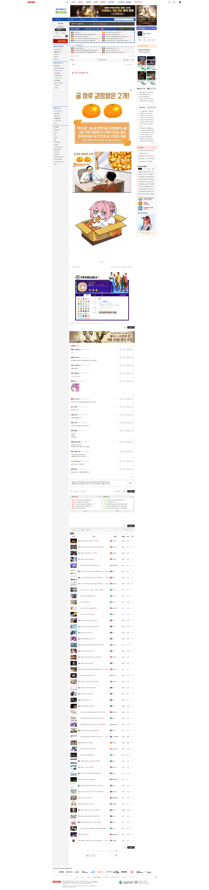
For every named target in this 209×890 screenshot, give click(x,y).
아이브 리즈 (84, 632)
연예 (85, 533)
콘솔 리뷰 (56, 56)
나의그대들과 (115, 736)
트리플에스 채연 (85, 706)
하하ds (113, 675)
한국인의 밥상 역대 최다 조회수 (89, 657)
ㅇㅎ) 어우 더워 (85, 767)
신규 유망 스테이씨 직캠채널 (88, 565)
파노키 (113, 589)
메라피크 (114, 540)
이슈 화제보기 (130, 29)
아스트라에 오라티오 (58, 161)
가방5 (83, 318)
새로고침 (133, 345)
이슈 (78, 533)
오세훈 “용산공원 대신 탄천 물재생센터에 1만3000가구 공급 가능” (97, 577)
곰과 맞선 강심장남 (86, 779)
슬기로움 (114, 583)
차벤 (55, 134)
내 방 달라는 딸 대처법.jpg (88, 730)
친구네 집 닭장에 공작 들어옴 (89, 773)
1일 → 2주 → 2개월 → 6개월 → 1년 (90, 589)
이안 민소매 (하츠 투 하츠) (88, 620)
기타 (132, 533)
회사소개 (77, 877)
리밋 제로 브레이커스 (59, 156)
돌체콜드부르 (115, 779)
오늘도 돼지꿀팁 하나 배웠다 (88, 816)
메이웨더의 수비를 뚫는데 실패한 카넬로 (91, 828)
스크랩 (115, 267)
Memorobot (114, 565)
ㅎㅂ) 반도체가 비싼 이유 (87, 681)
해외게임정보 (57, 142)
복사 (77, 56)
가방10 (90, 318)
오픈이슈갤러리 (131, 56)
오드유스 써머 (85, 693)
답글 (133, 353)
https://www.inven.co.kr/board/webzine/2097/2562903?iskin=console (89, 323)
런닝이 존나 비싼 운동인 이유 (89, 761)
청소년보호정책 (106, 877)
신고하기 (119, 267)
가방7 (86, 318)
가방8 (87, 318)
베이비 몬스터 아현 (86, 651)
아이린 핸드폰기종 (86, 675)
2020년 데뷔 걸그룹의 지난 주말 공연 (90, 724)
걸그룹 (55, 137)
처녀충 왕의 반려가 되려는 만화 (89, 822)
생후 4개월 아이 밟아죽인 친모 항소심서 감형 (92, 736)
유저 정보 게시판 (58, 70)
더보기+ (99, 496)
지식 (112, 533)
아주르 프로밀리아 (58, 159)
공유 (111, 267)
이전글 (82, 491)
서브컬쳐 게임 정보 (58, 147)
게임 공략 (56, 54)
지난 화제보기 (121, 29)
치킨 (73, 60)
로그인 (169, 2)
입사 (113, 620)
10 (113, 851)
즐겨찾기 (89, 529)
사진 (117, 533)
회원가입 (57, 33)
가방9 (88, 318)
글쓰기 (131, 525)
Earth (113, 571)
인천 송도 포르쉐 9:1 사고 (88, 540)
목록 (126, 64)
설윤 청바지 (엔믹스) (86, 687)
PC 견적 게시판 (57, 120)
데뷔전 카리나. (85, 804)
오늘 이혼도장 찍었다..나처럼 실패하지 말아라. (93, 840)
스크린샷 (56, 85)
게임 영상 (56, 144)
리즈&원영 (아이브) (86, 638)
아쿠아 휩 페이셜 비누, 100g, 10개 (145, 161)
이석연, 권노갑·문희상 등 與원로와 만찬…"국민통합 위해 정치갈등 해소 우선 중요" (101, 571)
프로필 (87, 295)
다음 (116, 851)
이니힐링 (93, 290)
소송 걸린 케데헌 (86, 559)
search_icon (132, 19)
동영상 (56, 87)
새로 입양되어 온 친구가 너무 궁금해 (90, 791)
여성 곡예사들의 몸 (86, 596)
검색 (66, 36)
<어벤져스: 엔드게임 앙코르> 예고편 (90, 547)
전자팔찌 (114, 804)
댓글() (130, 64)
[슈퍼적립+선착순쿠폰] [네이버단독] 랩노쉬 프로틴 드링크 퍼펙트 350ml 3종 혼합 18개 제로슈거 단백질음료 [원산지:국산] (146, 150)
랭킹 (95, 295)
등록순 (77, 345)
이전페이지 (118, 491)
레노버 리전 (56, 151)
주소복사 (72, 323)
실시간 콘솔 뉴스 (58, 49)
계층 (122, 533)
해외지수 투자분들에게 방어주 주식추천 (91, 712)
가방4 (82, 318)
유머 (92, 533)
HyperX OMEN (57, 149)
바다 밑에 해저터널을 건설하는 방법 (90, 644)
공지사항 (131, 877)
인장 (79, 295)
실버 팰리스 (56, 154)
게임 (107, 533)
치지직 (55, 132)
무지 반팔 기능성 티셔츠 (143, 153)
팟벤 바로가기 (57, 129)
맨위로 (124, 491)
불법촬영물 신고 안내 (115, 877)
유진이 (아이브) (85, 663)
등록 (130, 483)
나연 (83, 834)
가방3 (80, 318)
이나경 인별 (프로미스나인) (88, 626)
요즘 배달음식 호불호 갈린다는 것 (90, 785)
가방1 (78, 318)
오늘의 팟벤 (56, 115)
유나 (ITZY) (84, 700)
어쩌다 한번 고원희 (86, 748)
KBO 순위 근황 (85, 742)
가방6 (84, 318)
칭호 (102, 295)
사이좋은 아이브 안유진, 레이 (89, 810)
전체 (72, 533)
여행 (55, 139)
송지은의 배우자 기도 (87, 553)
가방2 (79, 318)
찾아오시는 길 (125, 877)
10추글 (82, 529)
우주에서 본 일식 (86, 614)
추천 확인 (130, 267)
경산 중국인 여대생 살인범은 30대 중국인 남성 (93, 583)
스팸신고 (124, 267)
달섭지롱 (114, 791)
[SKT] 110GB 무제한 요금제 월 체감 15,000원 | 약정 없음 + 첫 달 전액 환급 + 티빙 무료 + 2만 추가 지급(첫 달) (146, 156)
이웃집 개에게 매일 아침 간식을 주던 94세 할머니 (93, 669)
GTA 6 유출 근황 (85, 755)
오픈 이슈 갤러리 (58, 110)
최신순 (81, 345)
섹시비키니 (84, 797)
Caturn (83, 602)
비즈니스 (83, 877)
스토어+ (153, 46)
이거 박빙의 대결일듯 (87, 608)
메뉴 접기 (122, 295)
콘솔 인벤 (60, 23)
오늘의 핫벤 (56, 113)
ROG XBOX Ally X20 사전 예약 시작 (90, 718)
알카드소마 (114, 608)
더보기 (96, 290)
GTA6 (55, 164)
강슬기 (113, 816)
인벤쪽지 (90, 290)
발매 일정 (56, 59)
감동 (127, 533)
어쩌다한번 (114, 748)
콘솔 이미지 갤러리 (58, 82)
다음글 (76, 491)
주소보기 (72, 56)
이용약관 (89, 877)
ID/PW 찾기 (63, 33)
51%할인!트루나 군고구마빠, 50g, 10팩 (146, 158)
